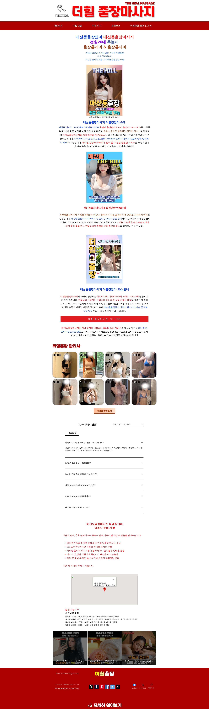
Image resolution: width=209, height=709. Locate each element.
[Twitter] (112, 687)
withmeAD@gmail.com (70, 673)
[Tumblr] (96, 687)
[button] (65, 365)
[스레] (91, 687)
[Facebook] (107, 687)
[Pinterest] (102, 687)
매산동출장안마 (84, 146)
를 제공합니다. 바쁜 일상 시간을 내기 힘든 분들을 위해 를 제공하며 (104, 131)
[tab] (72, 432)
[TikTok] (118, 687)
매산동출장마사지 (71, 135)
